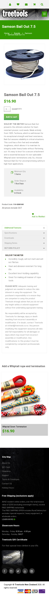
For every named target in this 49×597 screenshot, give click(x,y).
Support (5, 475)
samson (28, 33)
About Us (6, 463)
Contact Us (7, 483)
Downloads (9, 238)
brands (17, 33)
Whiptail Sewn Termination (14, 426)
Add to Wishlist (38, 216)
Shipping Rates (10, 243)
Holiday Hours (8, 488)
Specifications (10, 233)
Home (6, 33)
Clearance (6, 471)
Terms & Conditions (10, 479)
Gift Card (6, 467)
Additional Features (12, 228)
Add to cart (11, 117)
